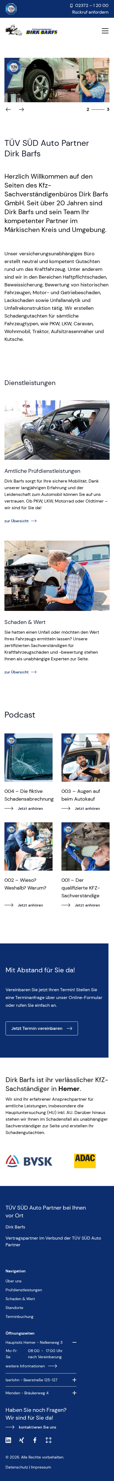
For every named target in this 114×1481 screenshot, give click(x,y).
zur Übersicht (16, 521)
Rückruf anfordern (90, 12)
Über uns (14, 1280)
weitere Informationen (25, 1365)
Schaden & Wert (20, 1298)
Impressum (41, 1467)
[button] (21, 109)
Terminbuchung (19, 1316)
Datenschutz (17, 1467)
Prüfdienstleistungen (24, 1289)
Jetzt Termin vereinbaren (36, 1028)
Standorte (14, 1307)
